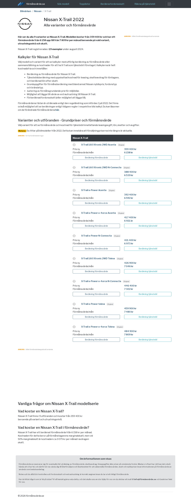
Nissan (38, 11)
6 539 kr (128, 175)
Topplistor (84, 4)
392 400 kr (130, 194)
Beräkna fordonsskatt (112, 4)
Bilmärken (25, 11)
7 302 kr (128, 289)
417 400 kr (130, 217)
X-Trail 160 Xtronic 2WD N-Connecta (101, 167)
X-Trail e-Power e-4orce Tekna (98, 326)
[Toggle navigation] (169, 4)
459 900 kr (130, 308)
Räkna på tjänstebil (145, 4)
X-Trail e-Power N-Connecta (96, 235)
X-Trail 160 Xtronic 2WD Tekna (98, 258)
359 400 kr (130, 149)
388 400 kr (130, 172)
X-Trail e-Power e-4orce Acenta (98, 213)
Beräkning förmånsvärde (96, 157)
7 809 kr (128, 334)
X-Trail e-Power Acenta (93, 190)
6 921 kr (128, 220)
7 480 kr (128, 311)
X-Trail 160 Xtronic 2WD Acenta (98, 144)
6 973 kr (128, 243)
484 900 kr (130, 331)
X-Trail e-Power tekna (93, 304)
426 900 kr (130, 263)
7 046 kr (128, 266)
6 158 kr (128, 152)
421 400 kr (130, 240)
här (57, 110)
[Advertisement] (148, 57)
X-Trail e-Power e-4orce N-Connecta (101, 281)
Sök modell (63, 4)
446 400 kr (130, 285)
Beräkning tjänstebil (148, 157)
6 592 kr (128, 198)
